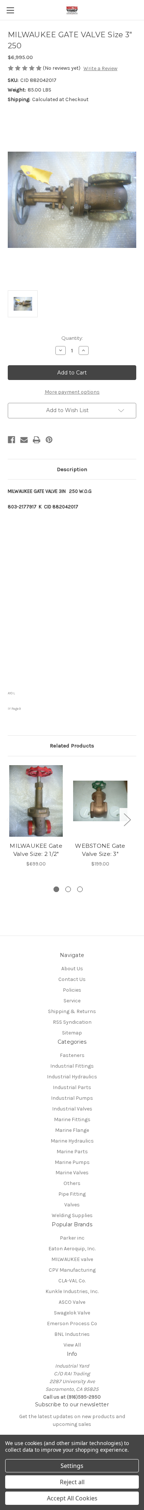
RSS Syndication (72, 1022)
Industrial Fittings (72, 1066)
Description (72, 469)
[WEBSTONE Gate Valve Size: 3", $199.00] (100, 801)
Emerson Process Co (72, 1323)
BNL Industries (72, 1334)
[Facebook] (11, 440)
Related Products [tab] (72, 745)
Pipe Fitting (72, 1194)
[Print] (36, 440)
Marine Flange (72, 1130)
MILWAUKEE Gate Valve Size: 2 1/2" (36, 850)
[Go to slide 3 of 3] (80, 889)
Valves (72, 1205)
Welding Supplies (72, 1215)
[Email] (24, 440)
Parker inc (72, 1238)
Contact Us (72, 979)
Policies (72, 990)
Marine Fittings (72, 1119)
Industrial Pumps (72, 1098)
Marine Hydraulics (72, 1141)
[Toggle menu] (10, 10)
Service (72, 1001)
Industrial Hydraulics (72, 1077)
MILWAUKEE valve (72, 1259)
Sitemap (72, 1033)
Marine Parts (72, 1151)
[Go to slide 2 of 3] (68, 889)
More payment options (72, 392)
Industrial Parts (72, 1087)
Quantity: (72, 338)
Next (127, 819)
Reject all (72, 1482)
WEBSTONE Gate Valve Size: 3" (100, 850)
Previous (9, 819)
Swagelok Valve (72, 1313)
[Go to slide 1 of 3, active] (56, 889)
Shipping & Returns (72, 1011)
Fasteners (72, 1055)
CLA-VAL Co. (72, 1281)
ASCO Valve (72, 1302)
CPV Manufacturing (72, 1270)
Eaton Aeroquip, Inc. (72, 1248)
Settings (72, 1466)
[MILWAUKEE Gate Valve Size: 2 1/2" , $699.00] (36, 801)
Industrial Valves (72, 1109)
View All (72, 1345)
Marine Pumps (72, 1162)
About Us (72, 968)
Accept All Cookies (72, 1498)
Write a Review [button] (100, 68)
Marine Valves (72, 1172)
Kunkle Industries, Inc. (72, 1291)
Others (72, 1183)
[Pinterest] (49, 440)
